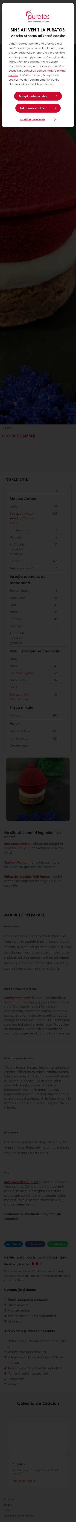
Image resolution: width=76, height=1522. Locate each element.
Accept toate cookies (33, 96)
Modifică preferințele (32, 119)
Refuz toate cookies (33, 108)
